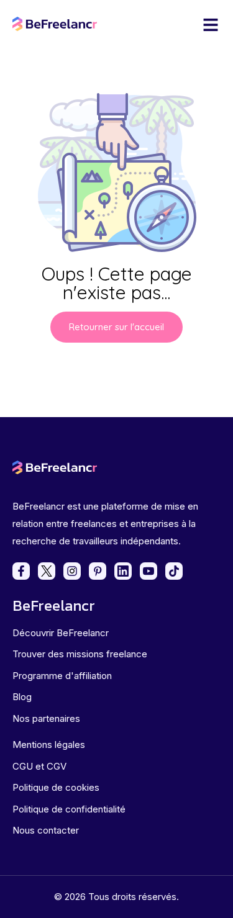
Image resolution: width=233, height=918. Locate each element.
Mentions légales (48, 744)
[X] (46, 571)
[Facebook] (21, 571)
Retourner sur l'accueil (116, 327)
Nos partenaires (46, 718)
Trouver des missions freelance (79, 654)
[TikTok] (174, 571)
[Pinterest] (97, 571)
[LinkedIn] (123, 571)
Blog (22, 697)
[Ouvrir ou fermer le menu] (211, 25)
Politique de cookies (55, 787)
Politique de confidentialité (69, 809)
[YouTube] (148, 571)
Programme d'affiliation (62, 676)
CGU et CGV (39, 766)
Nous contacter (45, 830)
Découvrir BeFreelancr (60, 633)
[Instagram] (72, 571)
